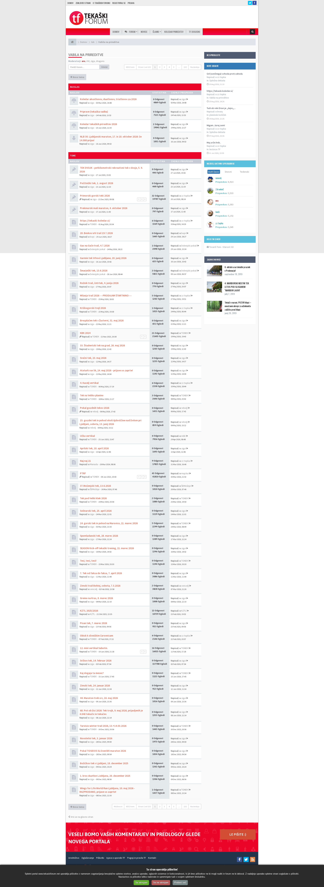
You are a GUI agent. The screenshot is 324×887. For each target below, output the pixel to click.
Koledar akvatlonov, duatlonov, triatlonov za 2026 (108, 99)
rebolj (95, 411)
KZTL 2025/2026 (88, 610)
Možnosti (118, 806)
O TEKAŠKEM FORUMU (101, 3)
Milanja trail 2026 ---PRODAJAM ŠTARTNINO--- (105, 295)
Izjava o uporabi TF (115, 857)
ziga (93, 61)
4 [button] (169, 67)
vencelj (93, 589)
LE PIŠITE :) (237, 834)
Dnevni (228, 171)
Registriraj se (119, 3)
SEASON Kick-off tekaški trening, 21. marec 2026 (106, 548)
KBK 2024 (84, 333)
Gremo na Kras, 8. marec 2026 (96, 598)
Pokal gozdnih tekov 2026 (94, 407)
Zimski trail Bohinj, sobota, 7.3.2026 (99, 585)
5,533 (230, 193)
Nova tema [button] (78, 77)
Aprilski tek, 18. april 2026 (94, 448)
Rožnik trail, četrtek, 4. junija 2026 (98, 283)
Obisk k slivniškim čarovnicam (96, 635)
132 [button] (185, 67)
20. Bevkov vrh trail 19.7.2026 (96, 233)
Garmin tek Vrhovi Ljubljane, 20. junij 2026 (102, 258)
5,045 (230, 227)
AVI (87, 61)
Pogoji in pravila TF (136, 857)
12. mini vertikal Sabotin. (93, 648)
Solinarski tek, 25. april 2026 (95, 510)
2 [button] (159, 67)
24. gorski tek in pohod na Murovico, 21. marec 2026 (108, 523)
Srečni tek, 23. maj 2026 (92, 357)
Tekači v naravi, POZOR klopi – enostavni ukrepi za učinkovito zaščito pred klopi (238, 306)
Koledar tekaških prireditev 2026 (98, 124)
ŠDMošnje (95, 489)
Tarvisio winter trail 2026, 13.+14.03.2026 (102, 725)
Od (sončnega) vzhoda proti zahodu (225, 73)
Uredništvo (73, 857)
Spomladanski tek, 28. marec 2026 (98, 535)
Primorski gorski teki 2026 (94, 195)
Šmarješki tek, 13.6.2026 (93, 270)
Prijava (131, 3)
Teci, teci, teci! (87, 560)
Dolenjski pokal (97, 249)
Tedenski (244, 171)
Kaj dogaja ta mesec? (91, 673)
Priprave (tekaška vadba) (93, 111)
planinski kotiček (217, 114)
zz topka (185, 195)
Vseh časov (213, 171)
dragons (100, 61)
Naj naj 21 (85, 460)
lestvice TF (214, 149)
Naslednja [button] (194, 67)
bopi (92, 236)
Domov (70, 3)
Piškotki (100, 857)
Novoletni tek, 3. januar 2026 (95, 738)
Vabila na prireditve (219, 97)
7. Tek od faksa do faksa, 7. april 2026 (100, 573)
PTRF (82, 473)
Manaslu (94, 464)
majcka (184, 473)
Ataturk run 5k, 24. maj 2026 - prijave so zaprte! (106, 370)
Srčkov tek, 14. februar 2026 (95, 660)
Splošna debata (217, 80)
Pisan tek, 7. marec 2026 (93, 623)
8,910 (230, 181)
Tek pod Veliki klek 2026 (93, 498)
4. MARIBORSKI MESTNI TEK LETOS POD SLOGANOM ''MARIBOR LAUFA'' (237, 286)
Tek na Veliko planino (91, 395)
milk (183, 435)
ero (83, 61)
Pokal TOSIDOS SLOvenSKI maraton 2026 (102, 750)
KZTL (92, 614)
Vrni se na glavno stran (81, 816)
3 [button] (164, 67)
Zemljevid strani (83, 3)
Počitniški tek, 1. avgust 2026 (96, 183)
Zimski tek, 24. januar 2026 (94, 685)
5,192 (230, 215)
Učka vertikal (87, 435)
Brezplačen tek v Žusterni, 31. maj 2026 (101, 320)
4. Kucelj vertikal (89, 382)
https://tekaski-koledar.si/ (220, 90)
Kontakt (152, 857)
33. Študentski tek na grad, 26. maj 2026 (102, 345)
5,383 (230, 204)
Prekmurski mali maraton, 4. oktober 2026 (103, 208)
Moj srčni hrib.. (214, 142)
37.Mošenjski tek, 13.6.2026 (95, 485)
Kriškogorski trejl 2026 (92, 308)
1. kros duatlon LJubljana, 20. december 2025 (104, 775)
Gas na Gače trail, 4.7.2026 (94, 245)
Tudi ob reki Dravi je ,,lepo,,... (221, 108)
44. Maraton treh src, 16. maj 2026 (98, 698)
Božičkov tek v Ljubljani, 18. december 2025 (103, 763)
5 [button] (173, 67)
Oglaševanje (88, 857)
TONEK (93, 224)
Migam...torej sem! (216, 125)
